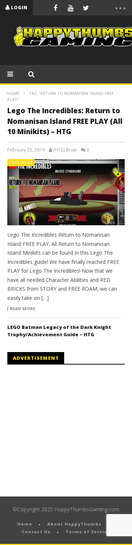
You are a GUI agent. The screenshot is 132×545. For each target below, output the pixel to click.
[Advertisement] (69, 430)
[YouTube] (70, 7)
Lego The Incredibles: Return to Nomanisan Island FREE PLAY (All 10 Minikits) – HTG (64, 121)
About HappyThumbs (74, 524)
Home (13, 93)
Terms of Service (88, 531)
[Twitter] (86, 7)
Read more (22, 308)
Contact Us (36, 531)
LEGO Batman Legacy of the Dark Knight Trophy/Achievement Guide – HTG (59, 331)
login (19, 7)
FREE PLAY (21, 162)
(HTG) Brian (65, 150)
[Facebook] (55, 7)
